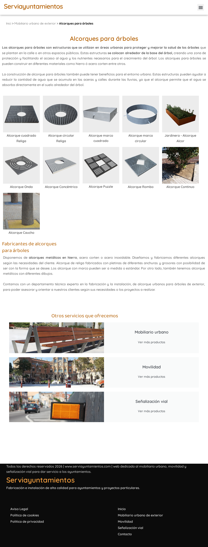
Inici (8, 23)
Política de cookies (24, 515)
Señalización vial (130, 528)
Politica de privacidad (27, 521)
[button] (200, 7)
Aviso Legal (19, 509)
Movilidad (125, 521)
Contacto (125, 534)
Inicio (122, 509)
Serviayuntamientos (40, 479)
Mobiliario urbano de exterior (35, 23)
